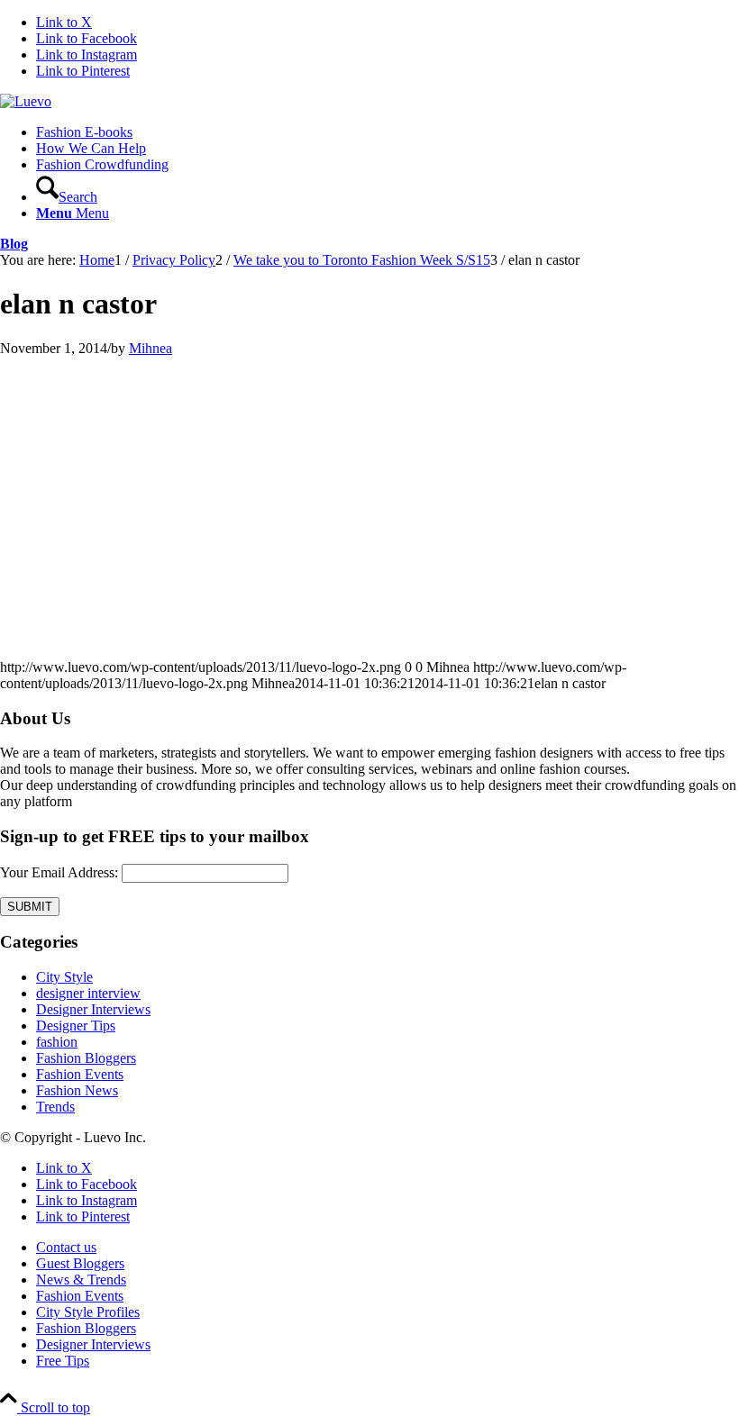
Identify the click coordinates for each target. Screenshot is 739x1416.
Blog (14, 243)
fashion (57, 1041)
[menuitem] (387, 132)
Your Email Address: (59, 872)
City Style (64, 977)
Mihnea (150, 348)
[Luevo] (25, 101)
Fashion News (77, 1090)
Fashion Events (79, 1074)
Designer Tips (75, 1025)
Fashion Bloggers (86, 1058)
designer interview (88, 993)
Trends (55, 1106)
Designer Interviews (93, 1009)
